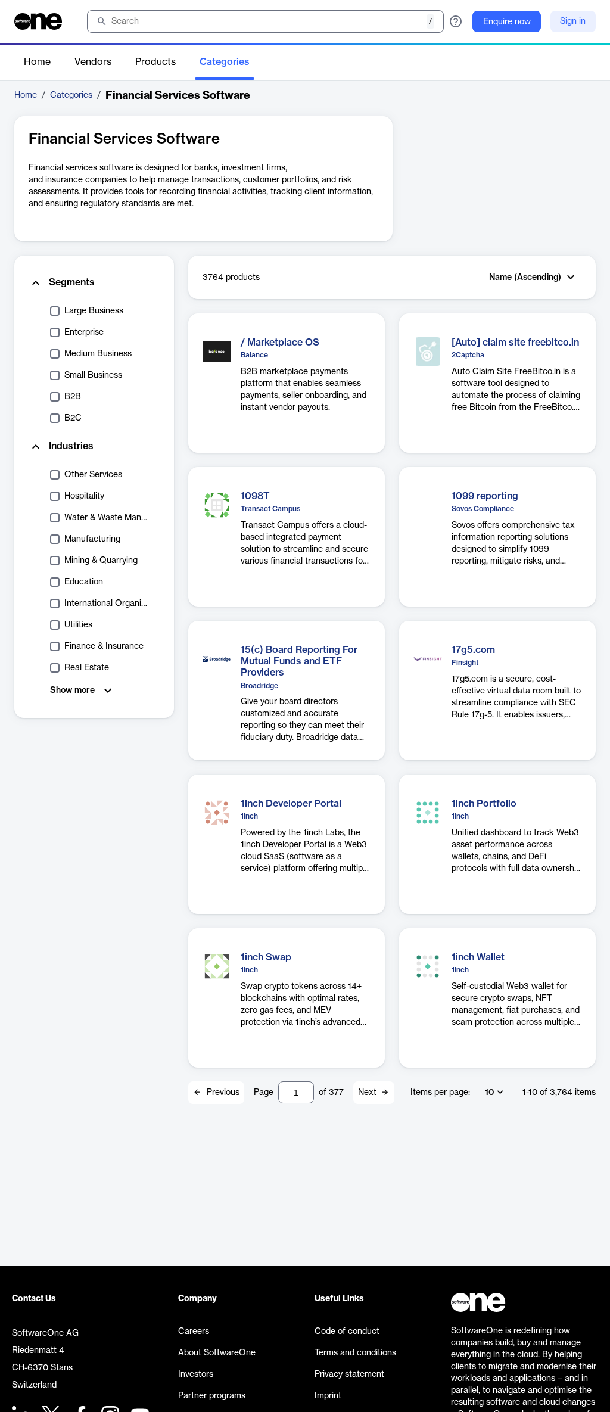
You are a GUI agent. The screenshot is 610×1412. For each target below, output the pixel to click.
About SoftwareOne (217, 1353)
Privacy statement (349, 1374)
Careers (193, 1331)
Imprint (328, 1396)
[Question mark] (456, 21)
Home (37, 62)
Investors (195, 1374)
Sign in (573, 21)
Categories (225, 62)
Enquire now (507, 22)
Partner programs (211, 1396)
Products (155, 62)
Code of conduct (347, 1331)
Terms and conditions (355, 1353)
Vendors (92, 62)
